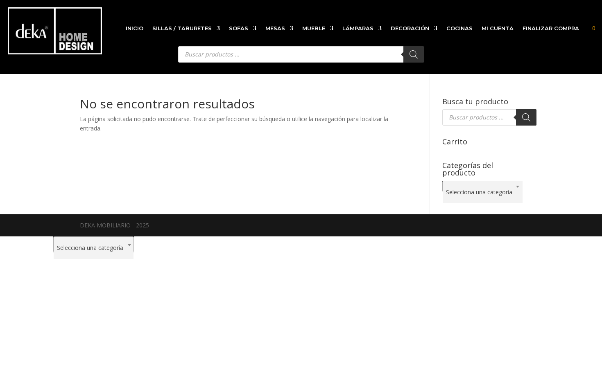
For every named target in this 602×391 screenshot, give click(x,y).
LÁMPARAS (357, 28)
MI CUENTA (498, 28)
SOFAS (238, 28)
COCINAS (459, 28)
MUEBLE (313, 28)
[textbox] (483, 192)
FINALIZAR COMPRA (551, 28)
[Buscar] (526, 117)
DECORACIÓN (410, 28)
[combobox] (482, 186)
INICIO (134, 28)
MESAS (275, 28)
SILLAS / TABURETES (182, 28)
